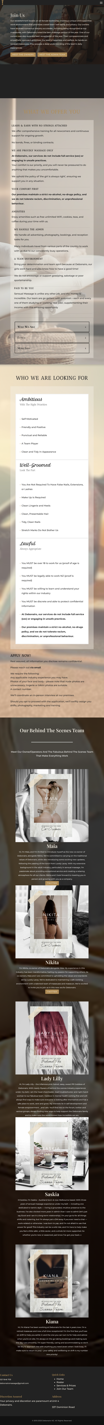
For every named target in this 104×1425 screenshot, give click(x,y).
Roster (60, 1382)
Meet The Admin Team (52, 54)
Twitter (52, 883)
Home (60, 1379)
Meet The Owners (23, 54)
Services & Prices (66, 1385)
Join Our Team (65, 1388)
